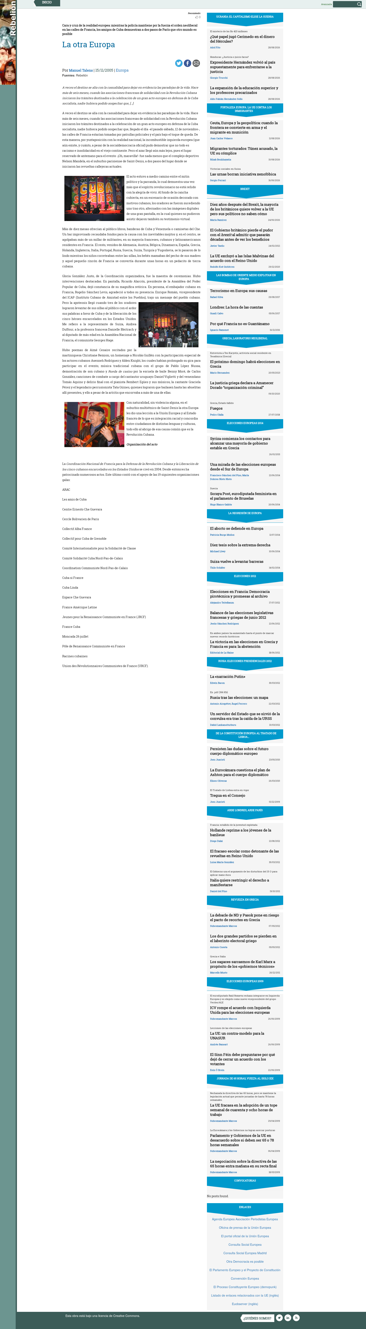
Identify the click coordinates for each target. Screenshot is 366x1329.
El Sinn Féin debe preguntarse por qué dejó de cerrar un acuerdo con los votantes (242, 1059)
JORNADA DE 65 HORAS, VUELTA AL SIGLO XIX (245, 1078)
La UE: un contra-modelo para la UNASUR (237, 1035)
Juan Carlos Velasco (221, 138)
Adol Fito (215, 47)
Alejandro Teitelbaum (222, 602)
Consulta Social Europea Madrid (245, 1253)
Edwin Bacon (217, 682)
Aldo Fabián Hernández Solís (226, 98)
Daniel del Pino (218, 891)
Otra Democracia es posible (245, 1261)
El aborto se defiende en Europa (236, 528)
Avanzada (326, 4)
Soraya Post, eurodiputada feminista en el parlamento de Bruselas (243, 496)
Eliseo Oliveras (218, 780)
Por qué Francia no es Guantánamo (240, 323)
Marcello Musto (218, 972)
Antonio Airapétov (220, 703)
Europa (122, 70)
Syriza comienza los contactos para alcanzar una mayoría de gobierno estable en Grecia (240, 443)
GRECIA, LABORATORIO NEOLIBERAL (245, 338)
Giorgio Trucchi (219, 77)
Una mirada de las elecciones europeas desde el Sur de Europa (243, 466)
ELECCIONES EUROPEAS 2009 (245, 981)
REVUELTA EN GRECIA (245, 899)
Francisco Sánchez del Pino (225, 475)
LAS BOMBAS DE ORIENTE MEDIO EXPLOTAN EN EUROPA (246, 276)
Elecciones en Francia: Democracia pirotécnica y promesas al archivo (240, 594)
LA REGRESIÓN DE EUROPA (245, 513)
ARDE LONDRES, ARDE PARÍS (245, 810)
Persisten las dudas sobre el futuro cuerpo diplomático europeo (239, 751)
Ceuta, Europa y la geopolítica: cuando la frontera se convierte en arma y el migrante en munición (244, 127)
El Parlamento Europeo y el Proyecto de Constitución (244, 1270)
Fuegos (216, 408)
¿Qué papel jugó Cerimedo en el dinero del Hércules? (242, 39)
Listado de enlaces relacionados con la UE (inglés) (245, 1295)
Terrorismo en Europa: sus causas (238, 290)
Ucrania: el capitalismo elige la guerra (245, 16)
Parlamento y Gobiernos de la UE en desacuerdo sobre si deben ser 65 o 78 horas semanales (242, 1140)
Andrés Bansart (219, 1044)
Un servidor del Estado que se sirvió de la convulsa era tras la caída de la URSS (245, 716)
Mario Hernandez (220, 372)
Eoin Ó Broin (217, 1070)
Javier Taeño (217, 245)
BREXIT (245, 188)
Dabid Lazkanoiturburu (223, 724)
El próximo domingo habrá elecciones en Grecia (245, 364)
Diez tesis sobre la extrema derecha (240, 544)
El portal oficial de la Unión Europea (245, 1236)
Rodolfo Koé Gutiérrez (222, 266)
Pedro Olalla (216, 414)
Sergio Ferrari (218, 180)
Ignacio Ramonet (219, 329)
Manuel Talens (81, 70)
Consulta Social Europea (245, 1244)
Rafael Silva (216, 297)
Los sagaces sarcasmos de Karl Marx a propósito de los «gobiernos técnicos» (242, 964)
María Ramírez (218, 219)
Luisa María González (222, 862)
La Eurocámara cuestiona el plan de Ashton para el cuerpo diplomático (240, 772)
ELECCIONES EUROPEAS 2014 (245, 423)
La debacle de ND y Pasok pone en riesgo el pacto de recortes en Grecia (244, 917)
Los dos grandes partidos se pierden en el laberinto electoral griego (243, 938)
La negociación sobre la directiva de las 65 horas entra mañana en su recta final (243, 1163)
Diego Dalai (216, 840)
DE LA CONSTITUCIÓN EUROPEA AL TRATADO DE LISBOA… (246, 734)
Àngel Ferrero (239, 703)
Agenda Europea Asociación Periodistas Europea (245, 1219)
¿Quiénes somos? (257, 1318)
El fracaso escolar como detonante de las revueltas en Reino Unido (244, 853)
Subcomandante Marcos (223, 925)
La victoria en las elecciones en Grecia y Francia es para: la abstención (244, 644)
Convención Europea (245, 1278)
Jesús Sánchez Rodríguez (224, 623)
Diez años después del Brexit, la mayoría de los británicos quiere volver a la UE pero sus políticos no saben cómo (244, 209)
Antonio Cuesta (218, 947)
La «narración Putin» (227, 676)
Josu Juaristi (217, 759)
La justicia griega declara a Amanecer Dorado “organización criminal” (241, 385)
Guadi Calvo (216, 313)
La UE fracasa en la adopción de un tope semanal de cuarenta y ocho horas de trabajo (243, 1110)
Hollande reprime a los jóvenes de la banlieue (240, 832)
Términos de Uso (152, 1316)
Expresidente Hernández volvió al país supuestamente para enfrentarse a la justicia (242, 67)
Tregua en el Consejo (227, 795)
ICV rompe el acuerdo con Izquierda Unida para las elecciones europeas (240, 1010)
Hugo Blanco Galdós (221, 504)
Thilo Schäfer (217, 567)
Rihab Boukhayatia (220, 159)
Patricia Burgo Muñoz (222, 534)
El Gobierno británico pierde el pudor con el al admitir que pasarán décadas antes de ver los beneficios (241, 235)
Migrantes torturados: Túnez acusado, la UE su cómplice (243, 151)
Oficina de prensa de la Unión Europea (245, 1227)
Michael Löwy (217, 551)
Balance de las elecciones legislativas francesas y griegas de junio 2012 (241, 615)
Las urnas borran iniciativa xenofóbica (243, 174)
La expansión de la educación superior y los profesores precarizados (244, 90)
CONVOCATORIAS (245, 1180)
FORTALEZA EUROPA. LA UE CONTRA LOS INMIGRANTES (246, 109)
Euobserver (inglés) (245, 1304)
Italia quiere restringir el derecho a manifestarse (239, 882)
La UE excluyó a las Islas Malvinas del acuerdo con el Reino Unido (242, 258)
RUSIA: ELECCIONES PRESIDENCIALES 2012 (245, 661)
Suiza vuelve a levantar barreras (236, 561)
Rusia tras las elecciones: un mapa (239, 697)
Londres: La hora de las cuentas (236, 307)
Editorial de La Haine (222, 652)
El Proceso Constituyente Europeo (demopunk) (245, 1287)
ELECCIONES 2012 (245, 576)
